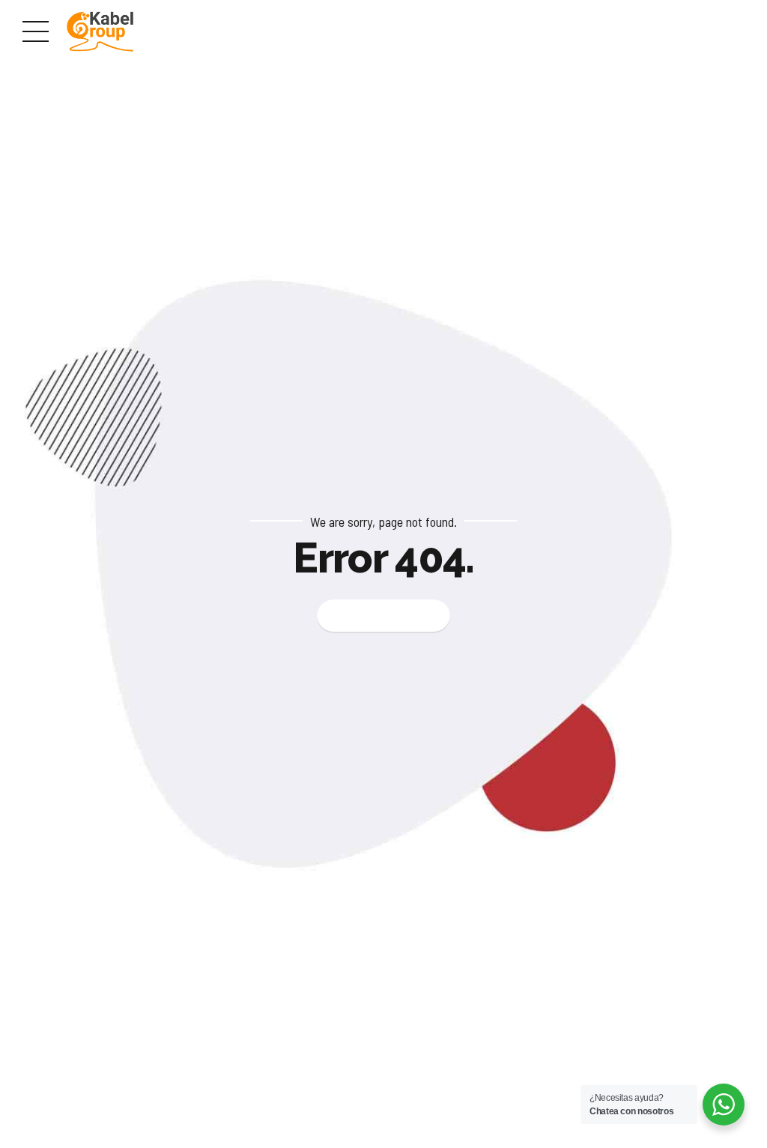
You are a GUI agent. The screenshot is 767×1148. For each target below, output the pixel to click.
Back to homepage (384, 615)
